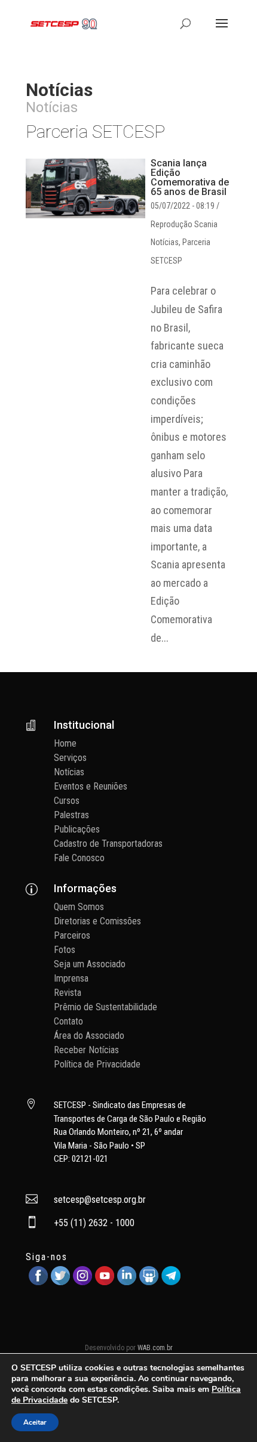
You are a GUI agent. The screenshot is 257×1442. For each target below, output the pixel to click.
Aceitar (35, 1422)
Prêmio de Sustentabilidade (105, 1007)
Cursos (66, 800)
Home (65, 743)
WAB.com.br (155, 1348)
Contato (68, 1021)
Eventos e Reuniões (90, 786)
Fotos (64, 949)
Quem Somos (79, 906)
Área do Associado (89, 1035)
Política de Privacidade (97, 1064)
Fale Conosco (79, 858)
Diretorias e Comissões (97, 921)
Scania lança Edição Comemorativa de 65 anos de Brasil (190, 177)
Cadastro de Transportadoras (108, 843)
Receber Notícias (86, 1050)
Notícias (165, 242)
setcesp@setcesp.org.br (100, 1199)
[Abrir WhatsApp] (227, 1412)
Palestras (71, 815)
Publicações (77, 829)
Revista (67, 992)
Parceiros (72, 935)
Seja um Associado (90, 964)
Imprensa (71, 978)
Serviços (70, 757)
